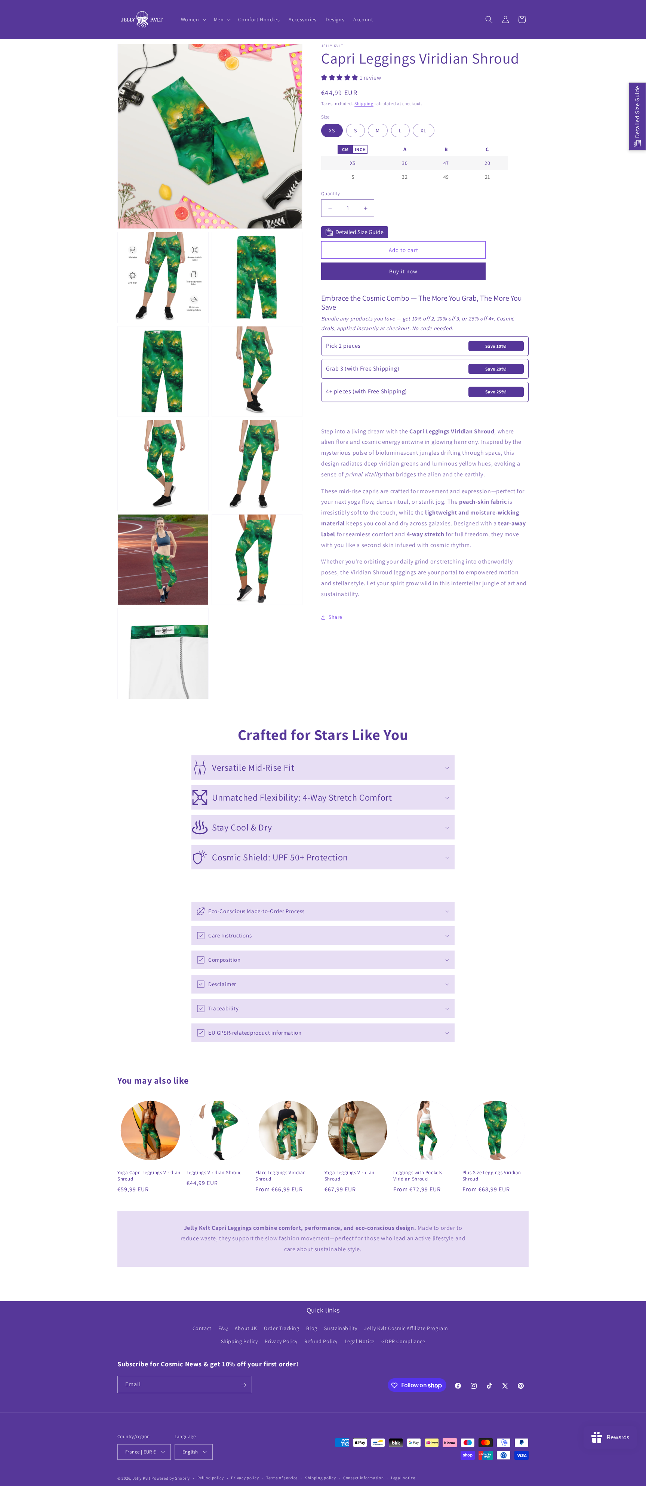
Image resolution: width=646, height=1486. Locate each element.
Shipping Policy (239, 1341)
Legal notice (403, 1477)
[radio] (345, 149)
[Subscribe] (243, 1385)
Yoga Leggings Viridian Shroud (349, 1176)
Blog (311, 1328)
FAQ (223, 1328)
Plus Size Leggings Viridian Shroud (491, 1176)
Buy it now (403, 271)
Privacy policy (245, 1477)
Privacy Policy (281, 1341)
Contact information (363, 1477)
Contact (202, 1328)
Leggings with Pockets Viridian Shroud (417, 1176)
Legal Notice (360, 1341)
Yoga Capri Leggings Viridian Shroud (149, 1176)
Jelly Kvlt (142, 1477)
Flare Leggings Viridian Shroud (280, 1176)
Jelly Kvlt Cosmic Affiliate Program (406, 1328)
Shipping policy (320, 1477)
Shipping (363, 103)
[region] (414, 163)
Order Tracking (281, 1328)
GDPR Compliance (403, 1341)
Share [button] (335, 617)
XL (423, 129)
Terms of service (282, 1477)
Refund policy (210, 1477)
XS (332, 129)
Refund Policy (321, 1341)
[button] (192, 19)
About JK (246, 1328)
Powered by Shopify (170, 1477)
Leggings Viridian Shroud (214, 1173)
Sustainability (340, 1328)
